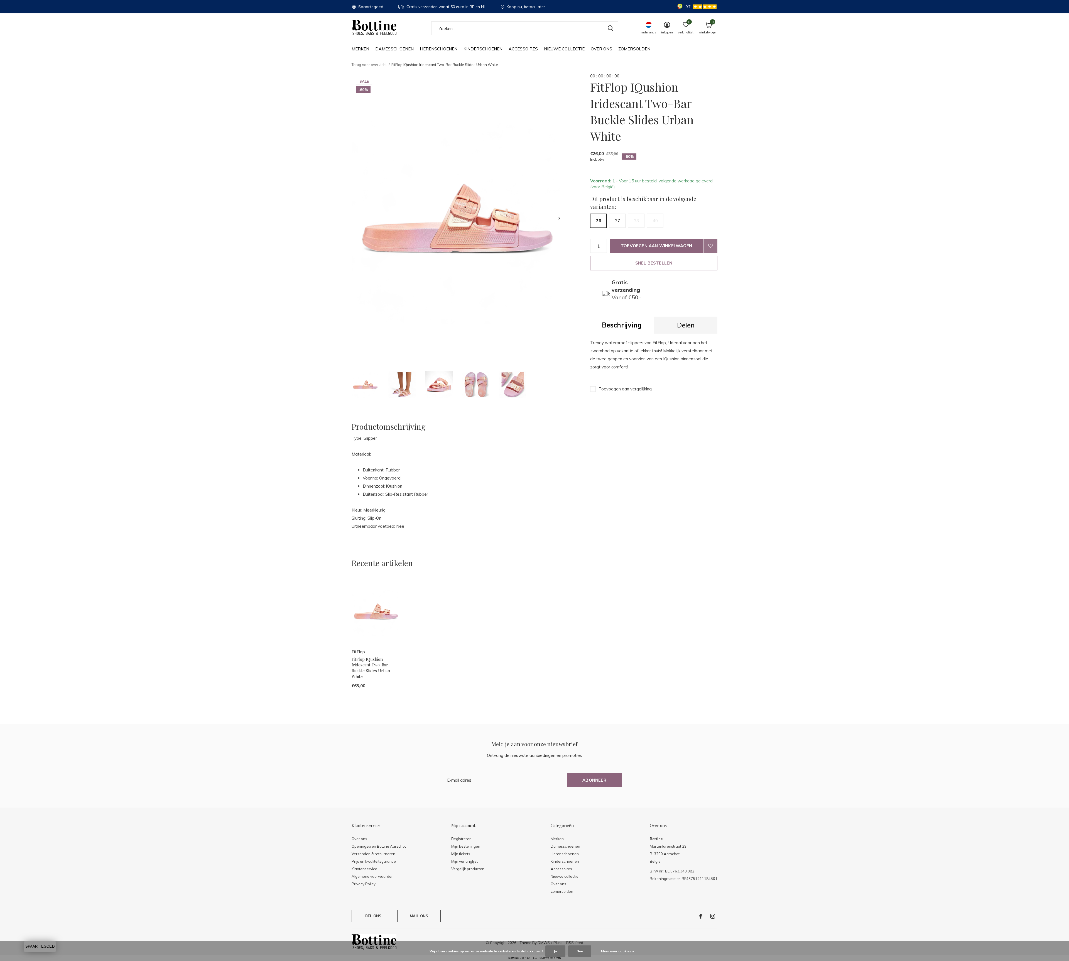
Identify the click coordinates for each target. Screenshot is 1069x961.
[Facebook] (700, 916)
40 (655, 220)
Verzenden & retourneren (373, 854)
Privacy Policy (364, 884)
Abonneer (594, 780)
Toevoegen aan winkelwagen (656, 245)
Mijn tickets (460, 854)
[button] (365, 384)
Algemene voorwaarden (373, 876)
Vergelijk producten (467, 869)
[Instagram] (712, 916)
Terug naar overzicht (369, 64)
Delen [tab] (686, 325)
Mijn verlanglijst (464, 861)
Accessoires (523, 49)
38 (636, 220)
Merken (360, 49)
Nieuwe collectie (564, 49)
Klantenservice (364, 869)
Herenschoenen (438, 49)
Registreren (461, 839)
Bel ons (373, 916)
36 (598, 220)
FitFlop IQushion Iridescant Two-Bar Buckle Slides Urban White (371, 667)
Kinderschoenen (483, 49)
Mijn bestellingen (465, 846)
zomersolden (634, 49)
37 (617, 220)
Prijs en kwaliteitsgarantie (374, 861)
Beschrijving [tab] (622, 325)
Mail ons (419, 916)
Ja (555, 951)
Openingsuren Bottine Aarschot (379, 846)
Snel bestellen (654, 263)
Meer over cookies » (617, 951)
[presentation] (559, 218)
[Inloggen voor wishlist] (710, 246)
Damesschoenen (394, 49)
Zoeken (610, 28)
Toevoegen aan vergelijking (625, 389)
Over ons (601, 49)
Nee (580, 951)
